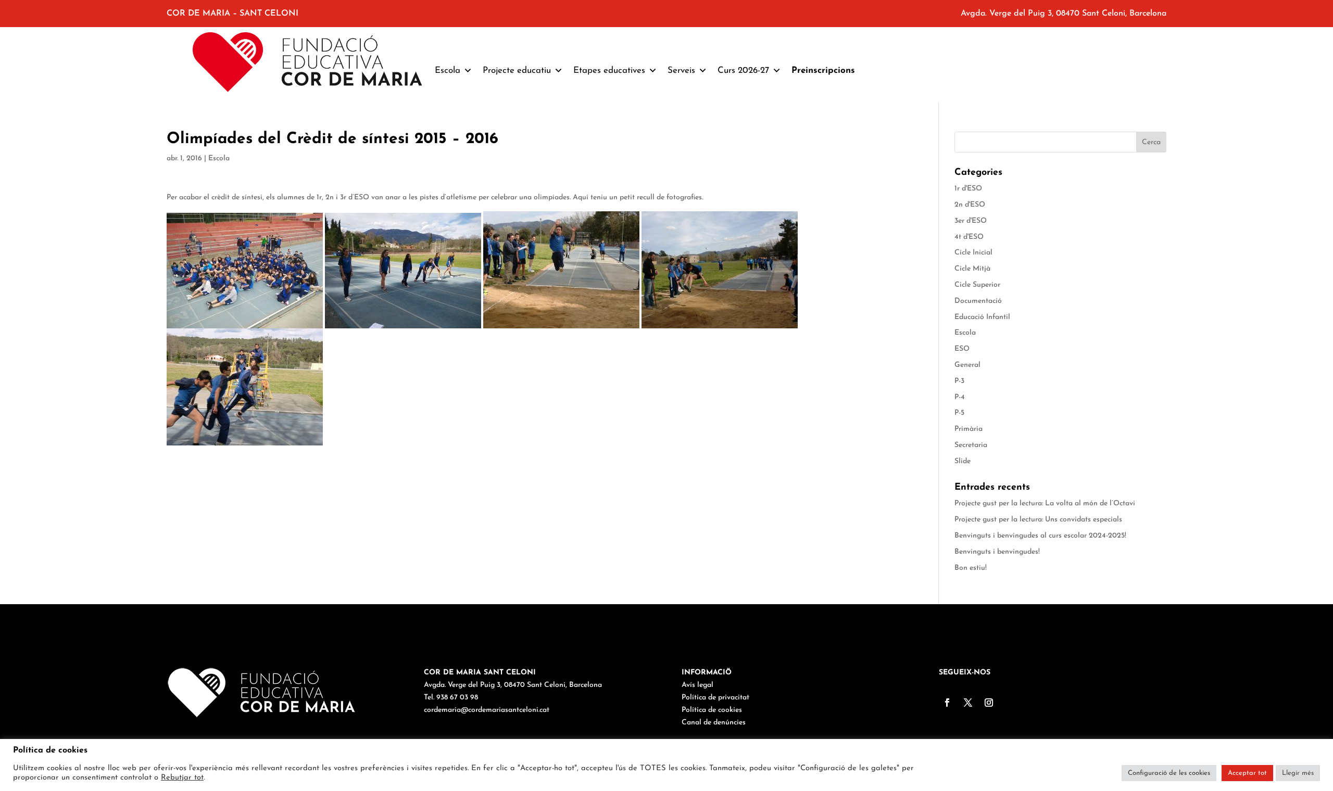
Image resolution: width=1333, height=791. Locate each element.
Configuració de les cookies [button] (1169, 773)
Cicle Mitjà (972, 269)
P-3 (959, 381)
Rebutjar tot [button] (182, 778)
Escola (219, 158)
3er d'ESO (970, 221)
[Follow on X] (968, 702)
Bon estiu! (970, 568)
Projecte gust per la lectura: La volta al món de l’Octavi (1044, 503)
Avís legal (697, 685)
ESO (962, 349)
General (967, 365)
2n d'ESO (969, 205)
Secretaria (970, 445)
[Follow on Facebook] (947, 702)
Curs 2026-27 (743, 70)
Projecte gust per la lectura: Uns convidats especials (1038, 520)
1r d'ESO (968, 189)
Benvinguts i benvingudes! (997, 552)
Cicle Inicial (973, 253)
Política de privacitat (715, 697)
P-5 (959, 413)
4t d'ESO (969, 237)
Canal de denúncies (714, 722)
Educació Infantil (982, 317)
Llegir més (1298, 773)
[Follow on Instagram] (988, 702)
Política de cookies (712, 710)
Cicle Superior (977, 285)
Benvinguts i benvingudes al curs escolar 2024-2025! (1040, 536)
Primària (968, 429)
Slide (962, 461)
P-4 (959, 397)
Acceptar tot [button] (1247, 773)
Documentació (978, 301)
